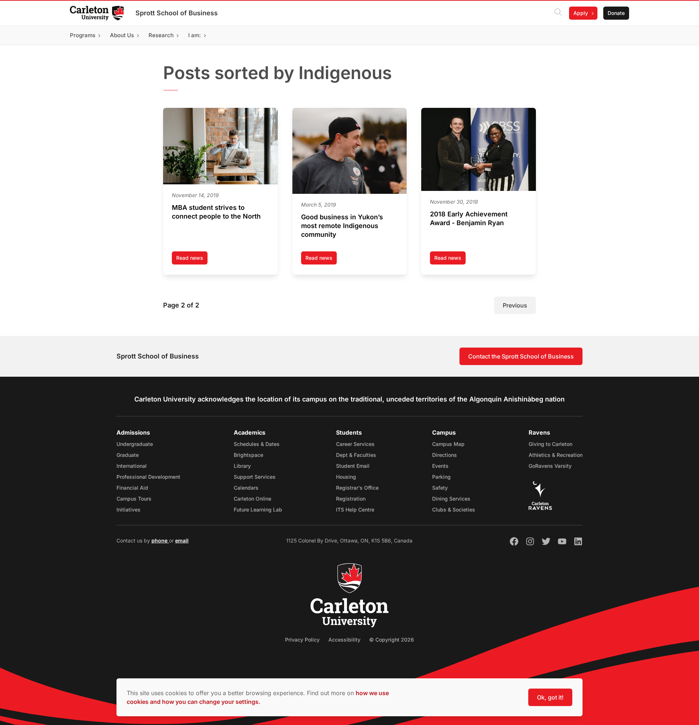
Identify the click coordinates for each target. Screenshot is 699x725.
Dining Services (451, 498)
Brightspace (248, 455)
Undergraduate (134, 444)
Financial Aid (132, 488)
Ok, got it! (550, 697)
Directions (444, 455)
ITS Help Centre (355, 509)
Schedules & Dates (257, 444)
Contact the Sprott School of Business (521, 356)
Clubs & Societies (453, 509)
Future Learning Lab (258, 509)
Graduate (127, 455)
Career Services (355, 444)
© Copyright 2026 (391, 639)
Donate (616, 13)
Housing (346, 477)
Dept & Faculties (356, 455)
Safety (440, 488)
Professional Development (148, 477)
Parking (441, 477)
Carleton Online (252, 498)
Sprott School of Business (176, 13)
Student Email (353, 466)
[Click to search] (558, 13)
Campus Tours (133, 498)
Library (242, 466)
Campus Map (448, 444)
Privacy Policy (302, 639)
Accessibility (344, 639)
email (182, 540)
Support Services (255, 477)
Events (440, 466)
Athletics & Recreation (555, 455)
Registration (351, 498)
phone (160, 540)
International (131, 466)
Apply (580, 13)
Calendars (246, 488)
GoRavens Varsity (550, 466)
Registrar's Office (357, 488)
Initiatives (128, 509)
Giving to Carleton (550, 444)
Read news (192, 259)
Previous (515, 305)
